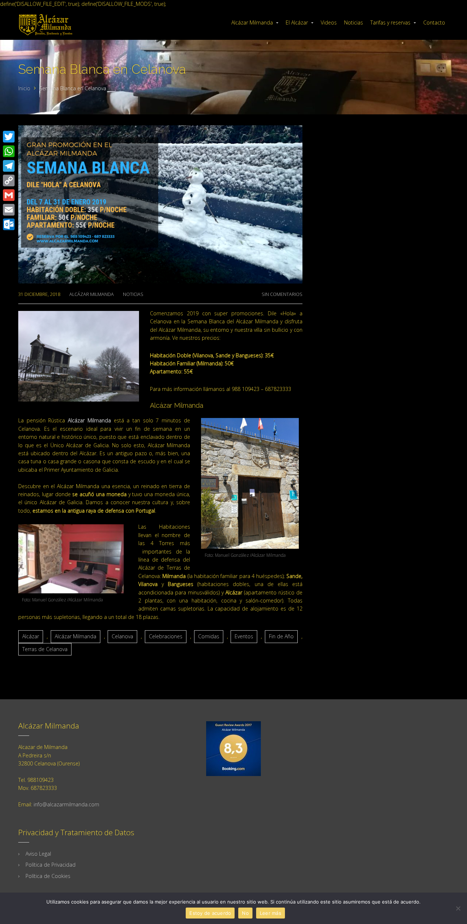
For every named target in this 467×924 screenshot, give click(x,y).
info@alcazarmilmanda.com (66, 804)
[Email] (8, 209)
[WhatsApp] (8, 151)
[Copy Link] (8, 180)
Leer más (270, 913)
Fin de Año (281, 636)
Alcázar (30, 636)
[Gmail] (8, 195)
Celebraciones (165, 636)
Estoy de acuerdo (210, 913)
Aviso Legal (38, 853)
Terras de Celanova (44, 649)
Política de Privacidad (51, 864)
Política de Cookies (48, 875)
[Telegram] (8, 166)
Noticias (133, 294)
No (245, 913)
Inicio (24, 88)
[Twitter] (8, 136)
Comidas (208, 636)
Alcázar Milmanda (91, 294)
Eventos (244, 636)
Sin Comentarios (282, 294)
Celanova (122, 636)
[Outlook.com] (8, 224)
